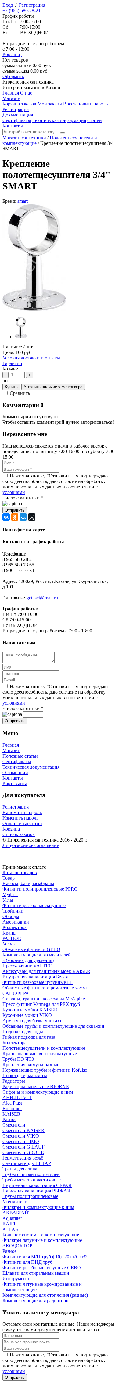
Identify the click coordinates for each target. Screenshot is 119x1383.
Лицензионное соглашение (30, 845)
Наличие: (12, 346)
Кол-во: (10, 368)
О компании (15, 772)
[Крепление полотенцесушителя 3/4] (34, 309)
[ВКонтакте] (6, 517)
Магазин (11, 750)
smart (22, 201)
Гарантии (12, 363)
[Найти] (62, 133)
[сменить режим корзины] (21, 54)
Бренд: (9, 201)
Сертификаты (16, 761)
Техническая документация (31, 767)
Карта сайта (14, 783)
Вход (7, 5)
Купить (11, 386)
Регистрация (32, 5)
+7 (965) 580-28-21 (21, 10)
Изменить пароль (20, 817)
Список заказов (18, 834)
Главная (10, 745)
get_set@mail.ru (42, 597)
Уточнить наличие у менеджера (53, 386)
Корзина (11, 54)
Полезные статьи (20, 756)
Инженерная (28, 81)
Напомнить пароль (22, 812)
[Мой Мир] (23, 517)
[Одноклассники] (14, 517)
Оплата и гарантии (22, 823)
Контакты (12, 778)
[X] (31, 517)
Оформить (13, 76)
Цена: (8, 352)
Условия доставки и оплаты (31, 357)
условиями (13, 492)
